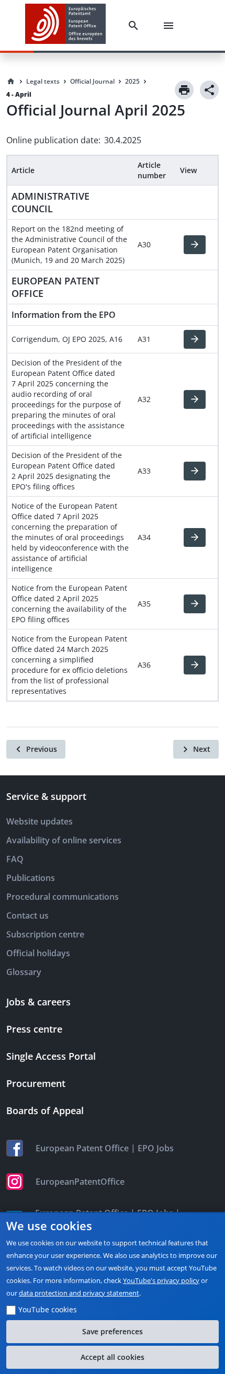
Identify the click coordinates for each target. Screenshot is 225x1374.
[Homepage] (11, 81)
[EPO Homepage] (65, 25)
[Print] (184, 90)
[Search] (135, 25)
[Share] (209, 90)
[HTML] (195, 244)
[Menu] (170, 25)
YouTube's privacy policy (161, 1280)
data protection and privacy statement (79, 1293)
